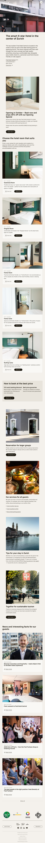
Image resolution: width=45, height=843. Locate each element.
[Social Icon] (18, 828)
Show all (22, 801)
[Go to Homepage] (5, 3)
